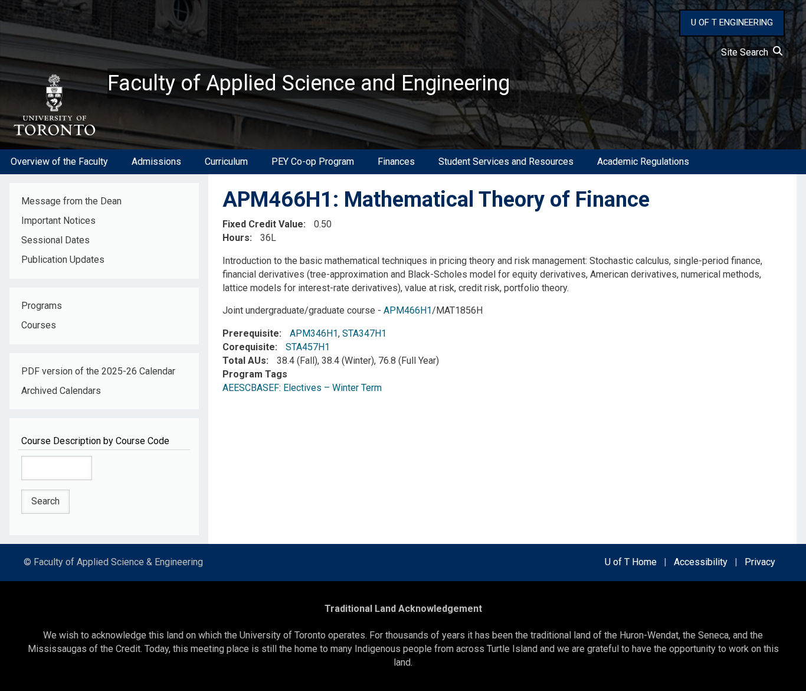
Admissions (156, 161)
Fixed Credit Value (262, 224)
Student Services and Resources (506, 161)
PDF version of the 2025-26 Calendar (98, 371)
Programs (41, 305)
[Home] (53, 105)
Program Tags (254, 374)
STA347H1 (364, 333)
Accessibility (701, 562)
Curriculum (226, 161)
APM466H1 (408, 310)
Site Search (747, 52)
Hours (236, 237)
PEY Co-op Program (312, 161)
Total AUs (244, 360)
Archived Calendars (61, 390)
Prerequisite (250, 333)
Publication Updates (62, 259)
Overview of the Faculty (59, 161)
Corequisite (248, 347)
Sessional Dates (55, 240)
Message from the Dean (71, 201)
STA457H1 (308, 347)
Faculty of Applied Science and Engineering (308, 83)
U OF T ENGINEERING (732, 22)
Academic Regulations (643, 161)
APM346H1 (314, 333)
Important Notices (58, 220)
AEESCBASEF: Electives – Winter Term (302, 387)
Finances (396, 161)
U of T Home (631, 562)
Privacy (760, 562)
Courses (38, 325)
